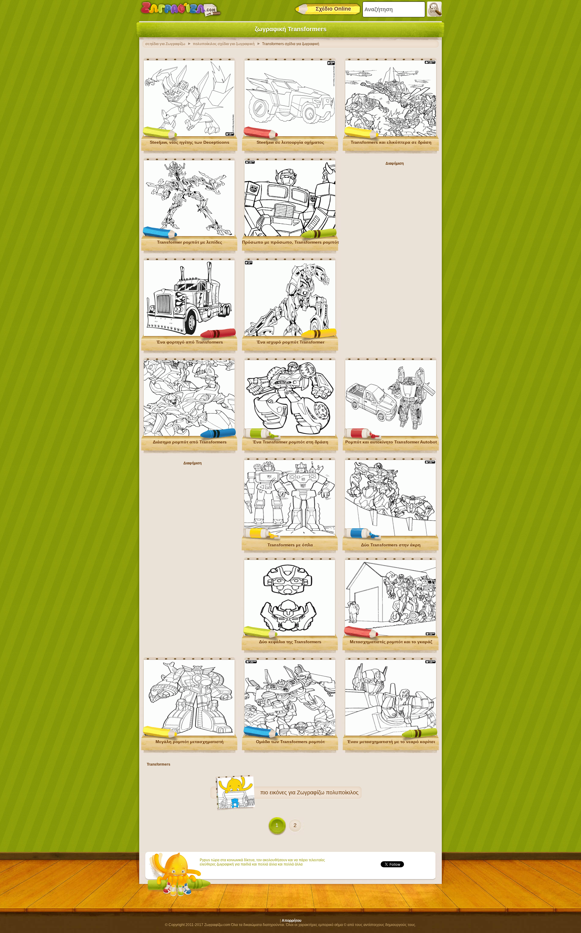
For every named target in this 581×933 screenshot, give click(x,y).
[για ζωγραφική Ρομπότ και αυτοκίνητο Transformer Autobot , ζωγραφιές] (390, 435)
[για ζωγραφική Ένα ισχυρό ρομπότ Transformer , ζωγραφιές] (290, 335)
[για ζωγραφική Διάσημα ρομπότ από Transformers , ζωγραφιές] (189, 435)
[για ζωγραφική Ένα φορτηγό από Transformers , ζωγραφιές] (189, 335)
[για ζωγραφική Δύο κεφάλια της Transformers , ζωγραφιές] (289, 634)
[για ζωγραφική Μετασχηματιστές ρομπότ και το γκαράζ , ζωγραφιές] (390, 634)
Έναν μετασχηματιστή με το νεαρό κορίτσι (391, 741)
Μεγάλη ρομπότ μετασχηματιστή (190, 741)
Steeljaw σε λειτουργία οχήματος (290, 142)
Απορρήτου (291, 920)
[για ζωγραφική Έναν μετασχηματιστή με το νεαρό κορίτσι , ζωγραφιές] (390, 734)
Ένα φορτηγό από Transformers (189, 342)
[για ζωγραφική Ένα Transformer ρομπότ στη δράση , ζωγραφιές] (290, 435)
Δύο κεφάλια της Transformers (290, 641)
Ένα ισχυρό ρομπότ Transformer (290, 342)
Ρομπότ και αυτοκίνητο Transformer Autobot (391, 442)
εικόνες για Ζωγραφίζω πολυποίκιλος (314, 793)
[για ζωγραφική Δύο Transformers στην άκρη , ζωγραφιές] (390, 534)
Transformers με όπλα (290, 544)
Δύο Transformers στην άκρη (391, 544)
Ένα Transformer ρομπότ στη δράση (290, 442)
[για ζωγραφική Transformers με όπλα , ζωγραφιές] (289, 534)
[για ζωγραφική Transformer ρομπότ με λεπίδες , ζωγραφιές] (189, 235)
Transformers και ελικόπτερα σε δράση (391, 142)
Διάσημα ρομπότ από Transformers (190, 442)
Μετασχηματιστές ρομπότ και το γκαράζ (391, 641)
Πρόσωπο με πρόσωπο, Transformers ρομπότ (290, 242)
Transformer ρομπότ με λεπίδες (189, 242)
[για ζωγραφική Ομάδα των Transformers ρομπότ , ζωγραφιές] (290, 734)
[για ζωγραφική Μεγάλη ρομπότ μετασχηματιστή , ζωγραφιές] (189, 734)
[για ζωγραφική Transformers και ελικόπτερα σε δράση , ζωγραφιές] (390, 135)
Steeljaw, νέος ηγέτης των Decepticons (189, 142)
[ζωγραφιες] (180, 9)
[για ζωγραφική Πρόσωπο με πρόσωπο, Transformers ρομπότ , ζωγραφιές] (290, 235)
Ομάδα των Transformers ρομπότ (290, 741)
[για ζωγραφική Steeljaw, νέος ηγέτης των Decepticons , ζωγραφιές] (189, 135)
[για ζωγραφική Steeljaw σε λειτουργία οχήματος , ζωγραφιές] (290, 135)
